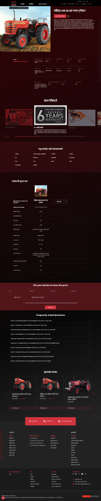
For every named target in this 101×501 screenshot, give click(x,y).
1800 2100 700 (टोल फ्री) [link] (81, 481)
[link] (14, 3)
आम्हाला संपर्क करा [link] (55, 477)
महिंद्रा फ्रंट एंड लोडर (75, 465)
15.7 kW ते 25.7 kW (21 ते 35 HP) (37, 440)
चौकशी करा (49, 421)
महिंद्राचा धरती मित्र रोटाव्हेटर (77, 440)
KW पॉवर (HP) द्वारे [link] (34, 436)
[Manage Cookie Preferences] (3, 498)
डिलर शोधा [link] (84, 4)
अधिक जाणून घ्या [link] (15, 408)
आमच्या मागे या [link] (76, 472)
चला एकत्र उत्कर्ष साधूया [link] (14, 472)
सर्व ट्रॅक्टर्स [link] (52, 438)
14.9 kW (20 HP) (33, 438)
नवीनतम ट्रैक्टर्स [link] (53, 440)
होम (10, 8)
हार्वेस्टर (72, 455)
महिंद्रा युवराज (12, 440)
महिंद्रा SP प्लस (12, 448)
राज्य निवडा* (53, 291)
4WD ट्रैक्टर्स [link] (53, 448)
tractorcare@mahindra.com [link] (83, 484)
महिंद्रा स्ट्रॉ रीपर (74, 460)
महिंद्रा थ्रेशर (73, 457)
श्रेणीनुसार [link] (52, 436)
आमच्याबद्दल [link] (79, 1)
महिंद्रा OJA (11, 438)
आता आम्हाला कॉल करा (66, 421)
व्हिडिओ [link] (31, 479)
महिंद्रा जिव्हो (11, 443)
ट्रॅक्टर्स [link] (22, 4)
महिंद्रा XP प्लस (12, 445)
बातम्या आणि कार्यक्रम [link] (34, 484)
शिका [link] (31, 472)
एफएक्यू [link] (31, 477)
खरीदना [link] (65, 4)
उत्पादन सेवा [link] (54, 481)
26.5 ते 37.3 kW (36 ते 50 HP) (36, 443)
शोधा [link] (90, 4)
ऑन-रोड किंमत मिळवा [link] (60, 16)
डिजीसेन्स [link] (32, 486)
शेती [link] (10, 474)
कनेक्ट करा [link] (54, 472)
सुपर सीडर (73, 453)
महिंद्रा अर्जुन (11, 453)
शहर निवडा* (73, 291)
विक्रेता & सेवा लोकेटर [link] (56, 479)
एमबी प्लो (73, 448)
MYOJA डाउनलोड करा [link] (56, 486)
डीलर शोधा (34, 421)
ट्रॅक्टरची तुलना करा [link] (54, 443)
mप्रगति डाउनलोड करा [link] (56, 484)
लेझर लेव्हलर (73, 445)
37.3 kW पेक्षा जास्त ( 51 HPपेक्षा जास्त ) (38, 445)
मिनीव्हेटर (73, 450)
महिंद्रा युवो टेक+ (12, 450)
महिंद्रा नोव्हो (11, 455)
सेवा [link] (78, 4)
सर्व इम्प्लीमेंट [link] (73, 438)
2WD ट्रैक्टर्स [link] (53, 445)
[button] (95, 496)
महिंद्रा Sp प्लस (14, 8)
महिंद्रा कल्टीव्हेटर (74, 443)
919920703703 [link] (78, 479)
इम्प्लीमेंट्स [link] (31, 4)
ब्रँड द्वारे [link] (11, 436)
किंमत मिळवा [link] (72, 4)
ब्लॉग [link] (83, 1)
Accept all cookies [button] (86, 496)
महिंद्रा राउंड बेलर (74, 462)
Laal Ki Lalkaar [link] (42, 4)
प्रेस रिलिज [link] (32, 481)
